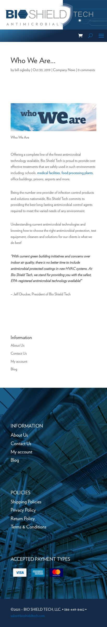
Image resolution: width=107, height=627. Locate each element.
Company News (64, 70)
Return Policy (23, 519)
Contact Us (19, 353)
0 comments (86, 70)
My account (19, 361)
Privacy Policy (23, 510)
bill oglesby (22, 70)
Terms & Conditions (28, 527)
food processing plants (77, 173)
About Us (17, 345)
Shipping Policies (26, 502)
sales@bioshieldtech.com (28, 616)
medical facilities (48, 173)
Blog (14, 369)
